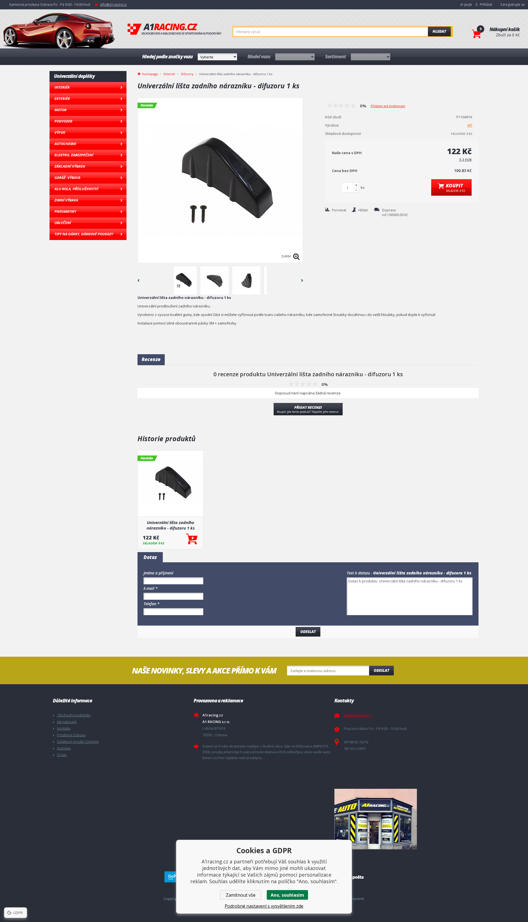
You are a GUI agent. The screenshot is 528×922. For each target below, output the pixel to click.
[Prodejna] (403, 819)
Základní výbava (69, 166)
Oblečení (62, 222)
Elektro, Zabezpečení (73, 154)
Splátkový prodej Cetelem (78, 741)
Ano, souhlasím (287, 895)
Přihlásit (486, 4)
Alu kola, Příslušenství (76, 188)
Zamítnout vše (240, 895)
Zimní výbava (66, 200)
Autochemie (65, 143)
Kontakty (64, 728)
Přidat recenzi (308, 409)
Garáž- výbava (67, 177)
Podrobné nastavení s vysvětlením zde (264, 906)
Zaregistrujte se (512, 4)
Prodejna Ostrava (71, 734)
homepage (150, 73)
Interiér (62, 87)
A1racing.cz (175, 29)
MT (470, 125)
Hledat (439, 31)
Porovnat (339, 210)
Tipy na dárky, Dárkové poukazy (83, 233)
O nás (62, 754)
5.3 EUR (465, 159)
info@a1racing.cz (113, 4)
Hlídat (363, 210)
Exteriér (62, 98)
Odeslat (381, 670)
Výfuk (59, 132)
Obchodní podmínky (73, 715)
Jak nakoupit (66, 721)
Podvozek (63, 121)
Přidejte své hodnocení (388, 106)
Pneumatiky (65, 211)
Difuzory (187, 74)
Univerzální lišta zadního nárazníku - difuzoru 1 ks (171, 525)
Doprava (64, 748)
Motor (60, 109)
